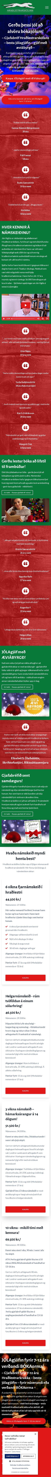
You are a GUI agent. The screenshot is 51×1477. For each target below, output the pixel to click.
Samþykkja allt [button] (12, 1456)
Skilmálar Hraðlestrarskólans (20, 1465)
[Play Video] (4, 318)
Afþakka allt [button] (28, 1456)
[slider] (23, 318)
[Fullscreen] (47, 318)
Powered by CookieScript (20, 1472)
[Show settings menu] (42, 318)
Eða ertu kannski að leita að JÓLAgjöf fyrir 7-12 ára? (25, 100)
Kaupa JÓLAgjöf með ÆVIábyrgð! (25, 78)
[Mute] (38, 318)
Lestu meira (16, 1452)
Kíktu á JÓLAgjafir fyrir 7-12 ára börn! (24, 1421)
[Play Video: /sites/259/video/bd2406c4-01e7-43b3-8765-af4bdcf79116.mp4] (25, 305)
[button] (20, 1461)
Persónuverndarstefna (20, 1468)
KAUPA (25, 978)
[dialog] (20, 1453)
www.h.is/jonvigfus (10, 286)
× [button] (35, 1434)
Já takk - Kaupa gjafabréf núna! (17, 493)
